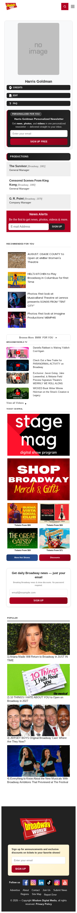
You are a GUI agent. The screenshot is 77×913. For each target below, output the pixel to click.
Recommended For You (20, 244)
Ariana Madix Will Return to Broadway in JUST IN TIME (37, 658)
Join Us (46, 890)
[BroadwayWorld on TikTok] (49, 882)
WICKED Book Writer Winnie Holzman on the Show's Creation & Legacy (51, 391)
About (26, 890)
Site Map (36, 894)
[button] (64, 6)
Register (47, 6)
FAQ (15, 103)
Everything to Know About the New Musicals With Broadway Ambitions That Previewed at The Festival (37, 780)
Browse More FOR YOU (36, 337)
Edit (15, 95)
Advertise (15, 890)
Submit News (60, 890)
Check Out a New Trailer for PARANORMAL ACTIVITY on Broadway (48, 364)
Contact (36, 890)
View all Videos (15, 403)
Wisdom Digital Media (44, 900)
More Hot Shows (22, 557)
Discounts (55, 557)
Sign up (38, 600)
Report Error (50, 894)
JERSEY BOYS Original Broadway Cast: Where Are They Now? (37, 739)
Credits (17, 87)
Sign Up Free (39, 141)
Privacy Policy (44, 904)
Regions (25, 894)
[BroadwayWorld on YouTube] (65, 882)
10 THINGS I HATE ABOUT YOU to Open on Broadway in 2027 (35, 699)
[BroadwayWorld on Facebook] (25, 882)
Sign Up (57, 226)
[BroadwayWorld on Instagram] (33, 882)
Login (56, 6)
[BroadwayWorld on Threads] (57, 882)
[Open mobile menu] (72, 6)
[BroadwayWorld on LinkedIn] (41, 882)
